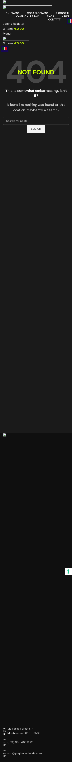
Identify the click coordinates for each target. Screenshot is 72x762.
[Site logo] (27, 2)
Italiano (5, 49)
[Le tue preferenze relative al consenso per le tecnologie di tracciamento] (68, 571)
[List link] (36, 742)
